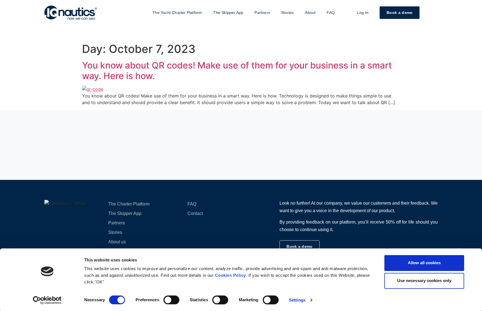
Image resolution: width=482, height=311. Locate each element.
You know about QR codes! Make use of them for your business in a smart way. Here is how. (237, 70)
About (310, 12)
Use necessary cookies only (424, 280)
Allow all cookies (424, 262)
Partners (262, 12)
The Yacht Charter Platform (177, 12)
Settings (297, 300)
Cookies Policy (230, 275)
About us (117, 241)
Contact (195, 213)
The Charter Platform (129, 204)
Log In (362, 12)
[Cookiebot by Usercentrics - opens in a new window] (47, 300)
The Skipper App (228, 12)
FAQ (331, 12)
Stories (287, 12)
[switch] (171, 299)
